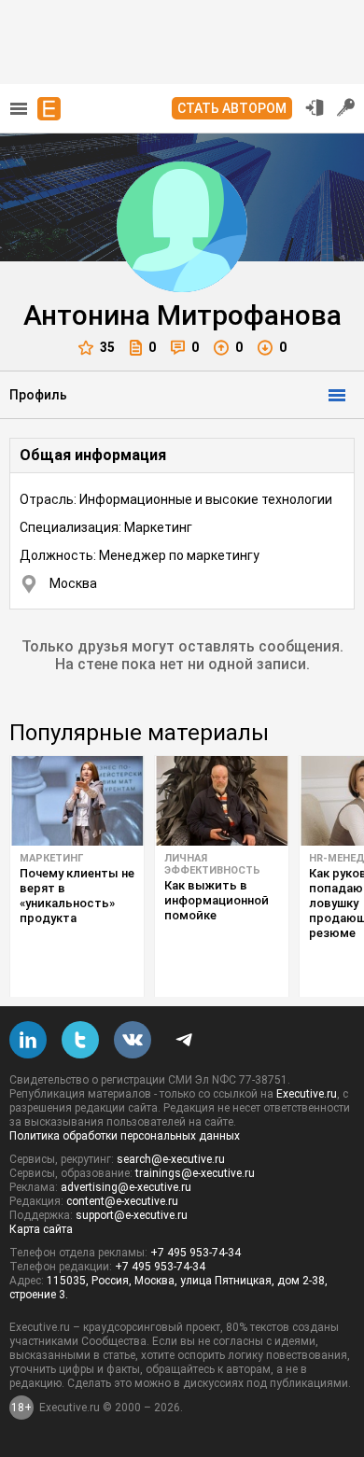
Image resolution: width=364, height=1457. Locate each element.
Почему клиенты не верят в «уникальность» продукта (77, 895)
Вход (314, 107)
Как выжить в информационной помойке (216, 900)
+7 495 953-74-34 (195, 1252)
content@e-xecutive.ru (122, 1201)
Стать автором (232, 108)
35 (107, 347)
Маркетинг (51, 858)
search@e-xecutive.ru (171, 1159)
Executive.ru (306, 1093)
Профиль (38, 394)
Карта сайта (41, 1229)
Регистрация (346, 107)
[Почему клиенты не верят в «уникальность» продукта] (77, 801)
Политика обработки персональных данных (124, 1135)
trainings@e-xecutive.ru (195, 1173)
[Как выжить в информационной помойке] (221, 801)
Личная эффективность (212, 864)
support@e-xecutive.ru (132, 1215)
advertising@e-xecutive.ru (126, 1187)
